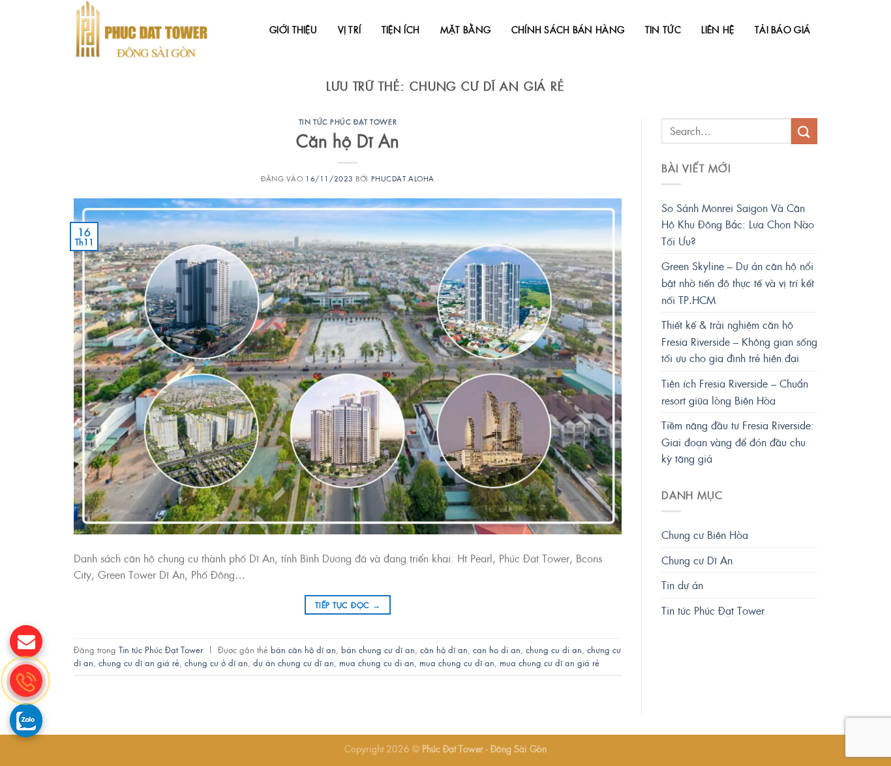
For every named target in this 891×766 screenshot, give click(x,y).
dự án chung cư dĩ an (293, 662)
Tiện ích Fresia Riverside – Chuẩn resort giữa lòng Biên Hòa (734, 392)
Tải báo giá (782, 29)
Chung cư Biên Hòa (704, 534)
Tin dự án (682, 584)
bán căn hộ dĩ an (303, 649)
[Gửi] (804, 131)
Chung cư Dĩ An (696, 560)
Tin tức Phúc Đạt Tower (348, 121)
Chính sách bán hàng (567, 29)
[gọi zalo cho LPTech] (26, 719)
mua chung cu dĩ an (456, 662)
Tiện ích (400, 29)
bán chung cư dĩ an (378, 649)
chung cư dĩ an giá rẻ (138, 662)
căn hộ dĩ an (444, 649)
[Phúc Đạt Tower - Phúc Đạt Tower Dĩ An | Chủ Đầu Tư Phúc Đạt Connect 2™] (143, 29)
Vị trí (349, 29)
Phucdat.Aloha (402, 178)
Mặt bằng (465, 29)
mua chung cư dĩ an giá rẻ (549, 662)
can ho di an (497, 649)
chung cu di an (554, 649)
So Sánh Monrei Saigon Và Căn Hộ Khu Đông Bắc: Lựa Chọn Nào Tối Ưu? (737, 224)
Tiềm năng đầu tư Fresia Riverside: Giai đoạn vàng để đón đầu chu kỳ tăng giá (737, 442)
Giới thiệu (293, 29)
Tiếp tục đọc (347, 605)
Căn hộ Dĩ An (347, 141)
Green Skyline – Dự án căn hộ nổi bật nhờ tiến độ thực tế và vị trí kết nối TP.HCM (737, 282)
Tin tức (663, 29)
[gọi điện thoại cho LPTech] (26, 680)
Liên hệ (717, 29)
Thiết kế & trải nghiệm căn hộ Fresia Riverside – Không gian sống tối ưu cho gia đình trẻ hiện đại (739, 341)
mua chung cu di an (376, 662)
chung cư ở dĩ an (216, 662)
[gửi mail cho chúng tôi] (26, 641)
